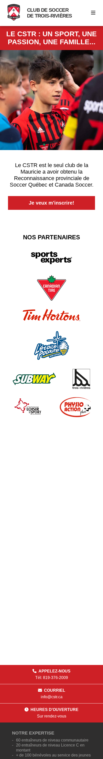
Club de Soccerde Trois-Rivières (49, 13)
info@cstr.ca (51, 697)
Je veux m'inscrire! (51, 203)
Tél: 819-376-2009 (51, 677)
